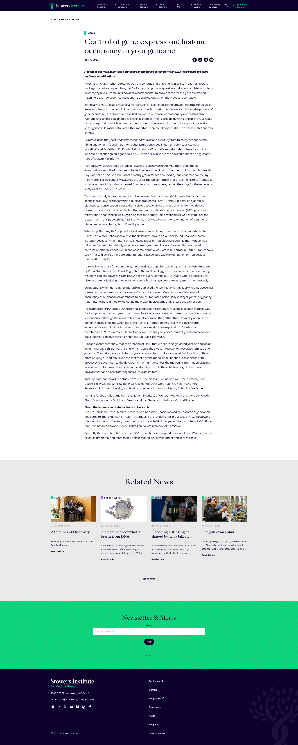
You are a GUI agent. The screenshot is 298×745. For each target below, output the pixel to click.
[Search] (226, 5)
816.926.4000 (88, 699)
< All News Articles (65, 19)
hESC (152, 715)
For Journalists (156, 681)
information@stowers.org (64, 699)
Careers (153, 689)
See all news (149, 578)
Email (149, 626)
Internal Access (157, 733)
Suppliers (154, 724)
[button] (100, 5)
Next (149, 642)
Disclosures (155, 707)
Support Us (155, 698)
